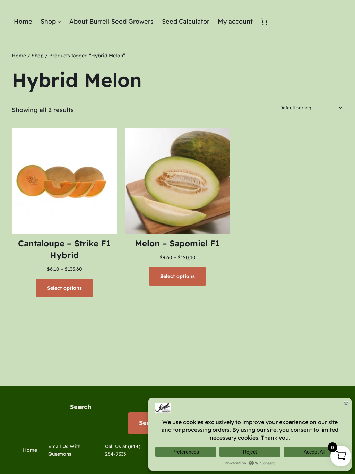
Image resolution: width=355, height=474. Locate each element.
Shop (38, 55)
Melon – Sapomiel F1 (177, 243)
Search (80, 407)
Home (19, 55)
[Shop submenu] (59, 22)
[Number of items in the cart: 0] (264, 21)
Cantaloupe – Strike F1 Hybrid (64, 249)
